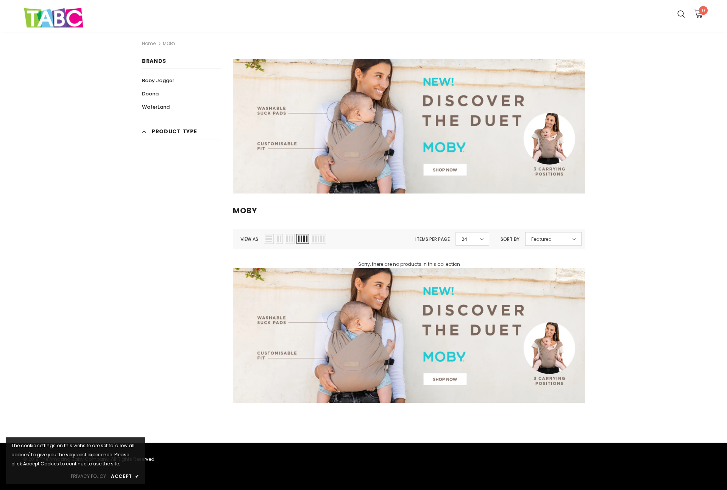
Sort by (510, 239)
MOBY (169, 43)
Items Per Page (432, 239)
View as (249, 239)
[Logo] (67, 18)
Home (149, 43)
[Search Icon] (681, 13)
